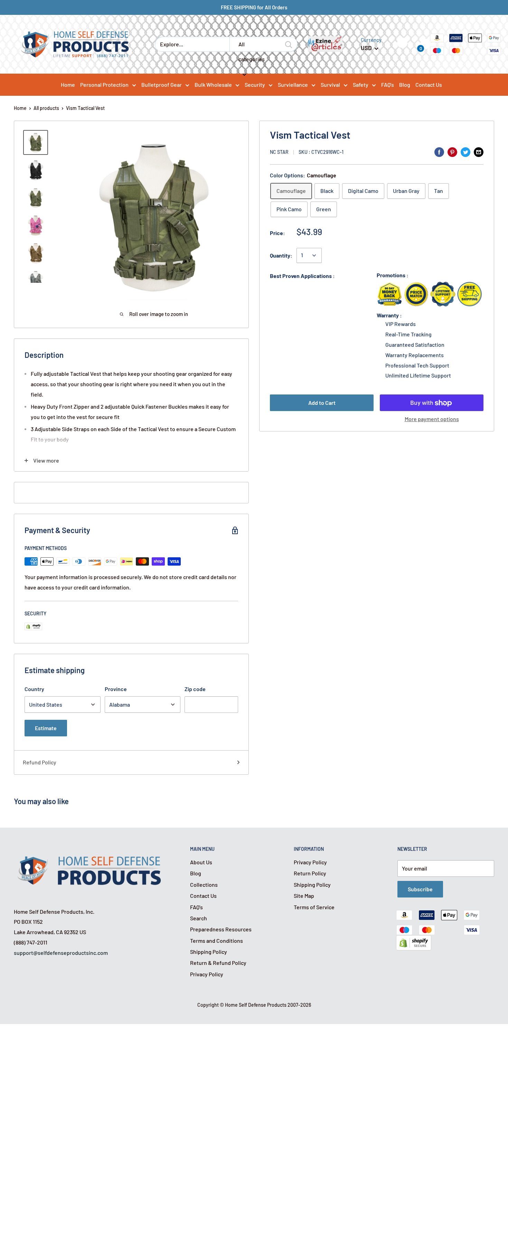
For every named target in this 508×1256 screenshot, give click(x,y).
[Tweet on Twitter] (465, 151)
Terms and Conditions (216, 940)
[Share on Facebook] (439, 151)
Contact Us (203, 895)
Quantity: (281, 255)
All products (46, 108)
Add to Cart (322, 403)
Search (198, 918)
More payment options (432, 419)
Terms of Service (314, 907)
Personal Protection (104, 84)
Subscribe (420, 889)
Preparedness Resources (221, 929)
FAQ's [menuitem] (387, 84)
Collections (204, 884)
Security (255, 84)
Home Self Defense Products (255, 1005)
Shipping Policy (208, 951)
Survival (330, 84)
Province (116, 689)
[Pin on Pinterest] (452, 151)
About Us (201, 862)
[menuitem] (108, 84)
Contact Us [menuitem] (428, 84)
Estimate (46, 728)
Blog (195, 873)
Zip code (195, 689)
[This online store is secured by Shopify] (413, 940)
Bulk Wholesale (213, 84)
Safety (360, 84)
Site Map (304, 895)
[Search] (289, 44)
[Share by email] (478, 151)
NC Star (279, 152)
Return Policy (310, 873)
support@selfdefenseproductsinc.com (61, 952)
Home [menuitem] (68, 84)
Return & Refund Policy (218, 962)
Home (20, 108)
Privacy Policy (206, 974)
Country (34, 689)
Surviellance (293, 84)
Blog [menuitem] (404, 84)
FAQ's (196, 907)
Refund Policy (39, 762)
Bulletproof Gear (161, 84)
